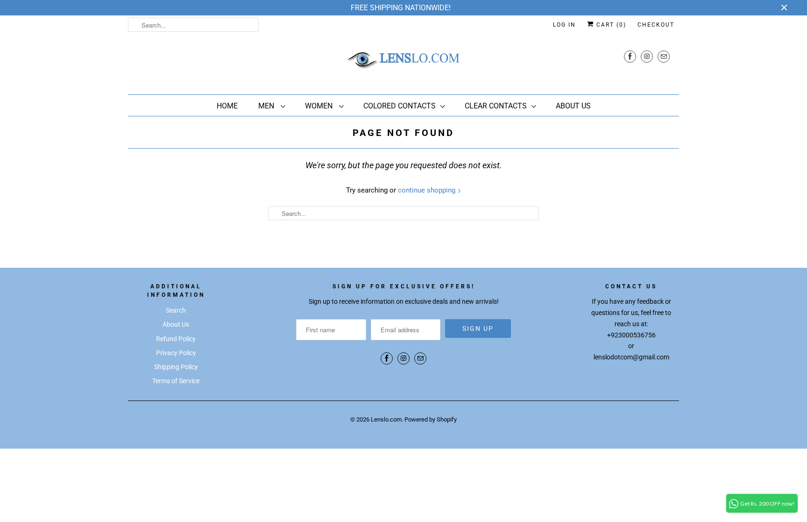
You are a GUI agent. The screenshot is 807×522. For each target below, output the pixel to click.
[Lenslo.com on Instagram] (647, 56)
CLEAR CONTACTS (496, 105)
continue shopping (427, 190)
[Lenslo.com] (403, 63)
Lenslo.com (386, 419)
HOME (227, 105)
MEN (267, 105)
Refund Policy (176, 339)
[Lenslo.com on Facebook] (630, 56)
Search (176, 310)
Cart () (610, 24)
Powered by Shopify (430, 419)
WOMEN (319, 105)
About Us (176, 324)
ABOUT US (573, 105)
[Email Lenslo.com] (664, 56)
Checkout (655, 24)
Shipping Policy (176, 367)
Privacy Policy (176, 353)
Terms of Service (175, 381)
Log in (564, 24)
